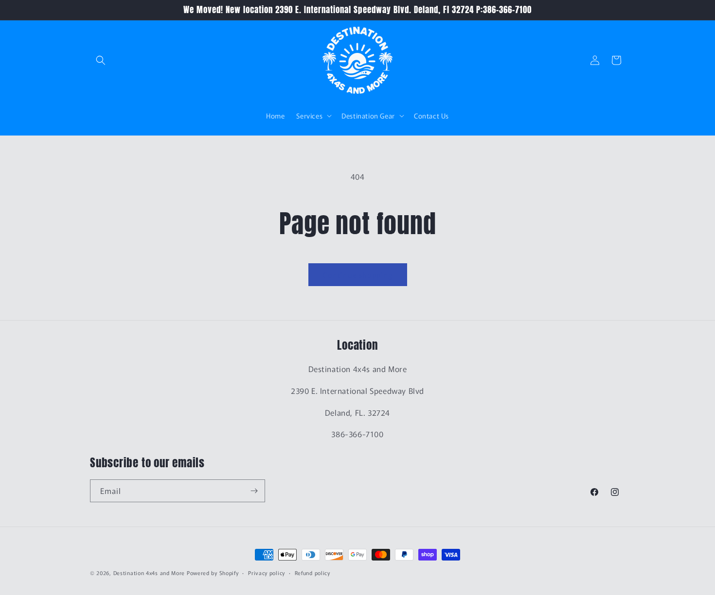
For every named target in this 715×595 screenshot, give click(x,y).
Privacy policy (266, 573)
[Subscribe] (254, 490)
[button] (100, 60)
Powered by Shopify (213, 573)
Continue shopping (358, 275)
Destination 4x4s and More (149, 573)
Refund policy (312, 573)
